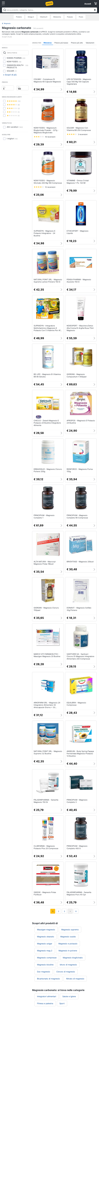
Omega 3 (31, 17)
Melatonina (57, 17)
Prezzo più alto (77, 43)
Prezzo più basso (61, 43)
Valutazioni (90, 43)
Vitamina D (43, 17)
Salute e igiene (69, 996)
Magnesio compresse (47, 957)
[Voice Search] (95, 10)
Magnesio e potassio (67, 943)
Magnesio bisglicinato (73, 957)
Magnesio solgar (44, 943)
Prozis (81, 17)
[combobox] (49, 9)
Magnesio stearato (45, 936)
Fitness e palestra (45, 1003)
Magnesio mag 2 (44, 950)
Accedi (87, 4)
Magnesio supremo (70, 929)
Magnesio (7, 23)
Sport (62, 1003)
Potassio (70, 17)
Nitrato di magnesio (75, 978)
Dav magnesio (43, 971)
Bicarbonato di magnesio (48, 978)
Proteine (19, 17)
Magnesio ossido (68, 936)
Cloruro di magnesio (65, 971)
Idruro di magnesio (68, 964)
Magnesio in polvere (68, 950)
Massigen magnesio (46, 929)
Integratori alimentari (46, 996)
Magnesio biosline (45, 964)
